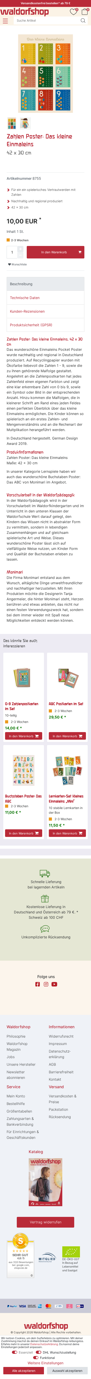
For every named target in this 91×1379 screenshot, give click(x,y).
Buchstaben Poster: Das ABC (23, 798)
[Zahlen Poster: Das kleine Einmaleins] (12, 124)
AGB (52, 1064)
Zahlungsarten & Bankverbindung (20, 1121)
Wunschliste (19, 264)
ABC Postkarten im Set (66, 704)
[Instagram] (46, 984)
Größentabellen (19, 1111)
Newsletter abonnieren (16, 1075)
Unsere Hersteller (21, 1064)
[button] (5, 21)
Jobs (11, 1057)
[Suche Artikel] (83, 21)
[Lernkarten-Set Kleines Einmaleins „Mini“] (67, 770)
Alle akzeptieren (23, 1371)
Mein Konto (16, 1096)
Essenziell (26, 1352)
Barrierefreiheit (61, 1072)
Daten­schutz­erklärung (59, 1054)
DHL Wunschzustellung (59, 1352)
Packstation (58, 1109)
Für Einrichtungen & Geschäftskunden (23, 1134)
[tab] (45, 284)
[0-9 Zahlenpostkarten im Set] (23, 678)
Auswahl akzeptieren (67, 1371)
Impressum (58, 1043)
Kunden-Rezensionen (27, 311)
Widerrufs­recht (61, 1036)
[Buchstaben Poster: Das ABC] (23, 770)
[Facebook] (37, 984)
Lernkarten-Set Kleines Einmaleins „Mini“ (66, 798)
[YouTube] (54, 984)
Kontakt (55, 1079)
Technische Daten (25, 297)
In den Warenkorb (54, 252)
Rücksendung (60, 1117)
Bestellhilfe (16, 1103)
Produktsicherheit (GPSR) (31, 325)
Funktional (47, 1358)
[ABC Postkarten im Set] (67, 678)
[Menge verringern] (20, 255)
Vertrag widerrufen (45, 1222)
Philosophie (16, 1036)
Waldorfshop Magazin (17, 1046)
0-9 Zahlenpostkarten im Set (21, 706)
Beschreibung (21, 284)
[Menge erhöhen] (20, 249)
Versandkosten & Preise (62, 1099)
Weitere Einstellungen (45, 1363)
